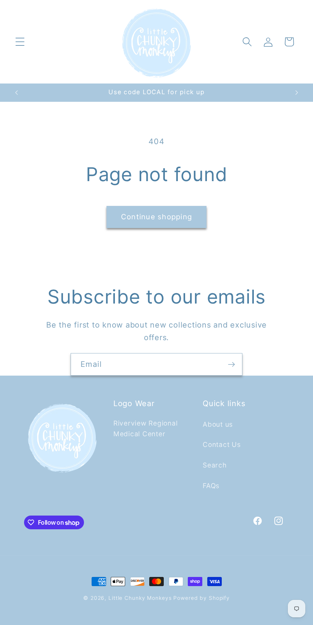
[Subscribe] (231, 364)
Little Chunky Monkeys (139, 598)
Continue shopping (156, 216)
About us (218, 424)
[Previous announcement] (16, 92)
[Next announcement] (296, 92)
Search (215, 465)
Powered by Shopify (201, 598)
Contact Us (222, 444)
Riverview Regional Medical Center (145, 428)
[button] (20, 41)
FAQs (211, 486)
